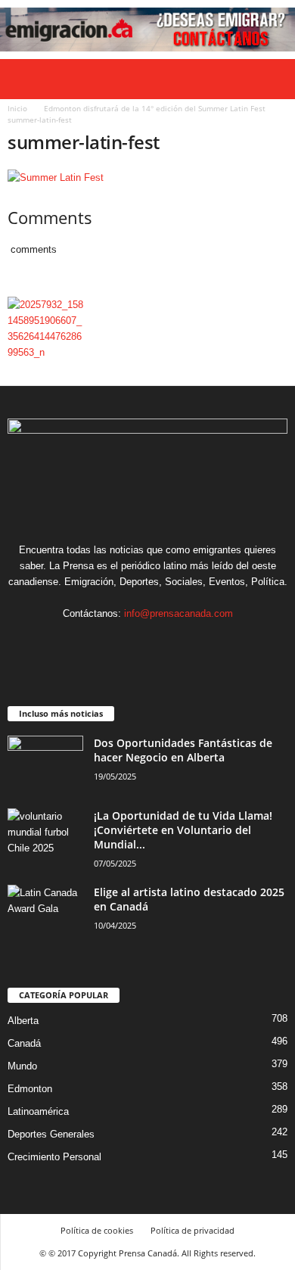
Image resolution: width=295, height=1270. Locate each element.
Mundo (22, 1066)
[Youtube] (194, 643)
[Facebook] (102, 643)
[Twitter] (164, 643)
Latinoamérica (38, 1111)
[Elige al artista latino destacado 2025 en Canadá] (45, 913)
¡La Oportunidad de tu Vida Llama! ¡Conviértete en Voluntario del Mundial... (183, 829)
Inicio (17, 108)
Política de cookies (97, 1230)
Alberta (23, 1020)
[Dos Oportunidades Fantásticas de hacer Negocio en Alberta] (45, 764)
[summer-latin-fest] (147, 177)
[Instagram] (133, 643)
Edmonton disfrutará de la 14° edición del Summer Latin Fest (155, 108)
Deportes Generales (51, 1134)
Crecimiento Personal (54, 1157)
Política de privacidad (192, 1230)
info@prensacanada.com (178, 613)
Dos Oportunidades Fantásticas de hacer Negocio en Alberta (183, 750)
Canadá (24, 1043)
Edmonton (30, 1088)
